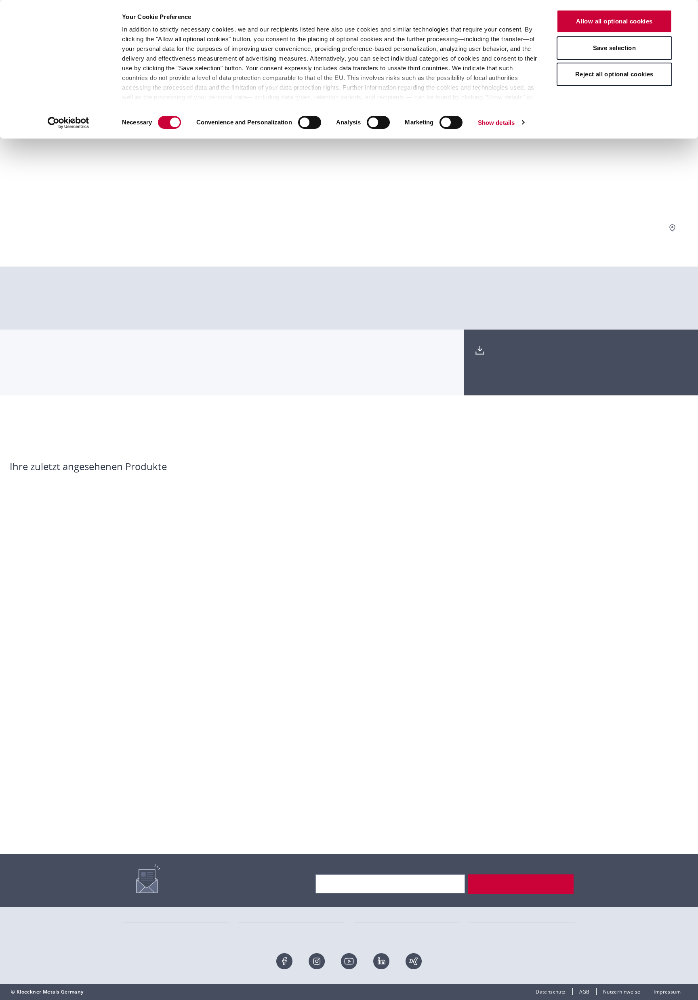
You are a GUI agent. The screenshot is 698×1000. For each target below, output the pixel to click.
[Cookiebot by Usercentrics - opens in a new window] (68, 123)
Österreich (481, 789)
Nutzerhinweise (622, 991)
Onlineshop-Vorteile (147, 789)
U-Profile (364, 905)
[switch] (309, 122)
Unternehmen (370, 765)
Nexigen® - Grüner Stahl (383, 777)
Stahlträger (136, 929)
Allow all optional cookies (614, 21)
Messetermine (371, 801)
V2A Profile (482, 905)
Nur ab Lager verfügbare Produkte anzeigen (626, 227)
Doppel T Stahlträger (379, 893)
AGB (584, 991)
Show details (496, 122)
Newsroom (367, 838)
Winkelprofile (369, 929)
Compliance (368, 850)
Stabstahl (134, 917)
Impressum (667, 991)
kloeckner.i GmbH (490, 777)
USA (474, 814)
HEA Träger (252, 905)
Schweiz (478, 801)
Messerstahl (138, 905)
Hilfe (129, 777)
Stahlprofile (137, 893)
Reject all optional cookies (614, 74)
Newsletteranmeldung (150, 801)
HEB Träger (252, 893)
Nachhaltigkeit (371, 789)
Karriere (364, 826)
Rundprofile (367, 917)
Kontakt (132, 765)
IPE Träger (250, 929)
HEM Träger (252, 917)
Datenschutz (551, 991)
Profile (477, 917)
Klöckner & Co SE (489, 765)
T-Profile (479, 893)
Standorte (366, 814)
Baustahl (479, 929)
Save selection (614, 47)
